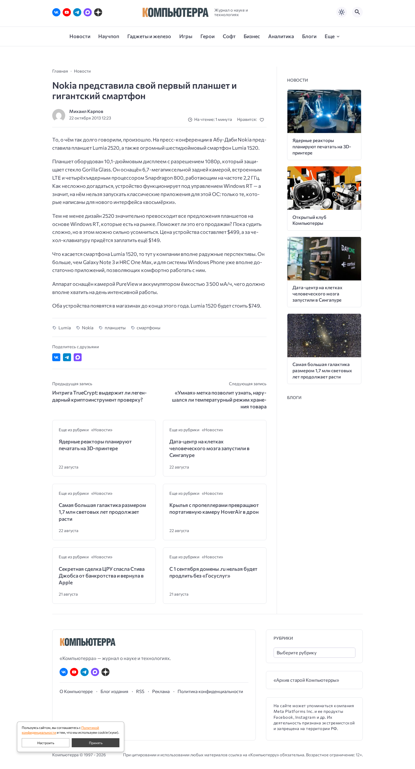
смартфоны (148, 327)
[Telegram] (77, 12)
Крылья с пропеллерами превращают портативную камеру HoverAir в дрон (214, 508)
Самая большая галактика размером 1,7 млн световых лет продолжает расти (102, 512)
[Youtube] (67, 12)
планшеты (115, 327)
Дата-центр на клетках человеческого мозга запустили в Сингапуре (209, 448)
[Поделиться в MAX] (78, 357)
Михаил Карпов (86, 111)
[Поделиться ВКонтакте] (56, 357)
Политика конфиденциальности (210, 691)
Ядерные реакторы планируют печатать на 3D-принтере (95, 444)
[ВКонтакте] (56, 12)
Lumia (64, 327)
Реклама (161, 691)
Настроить (45, 743)
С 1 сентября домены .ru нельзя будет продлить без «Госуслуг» (213, 572)
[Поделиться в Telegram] (67, 357)
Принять (95, 743)
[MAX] (88, 12)
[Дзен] (98, 12)
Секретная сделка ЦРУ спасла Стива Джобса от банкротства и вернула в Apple (102, 576)
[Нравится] (263, 119)
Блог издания (114, 691)
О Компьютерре (76, 691)
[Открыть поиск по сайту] (357, 12)
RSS (140, 691)
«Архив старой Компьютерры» (306, 680)
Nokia (87, 327)
